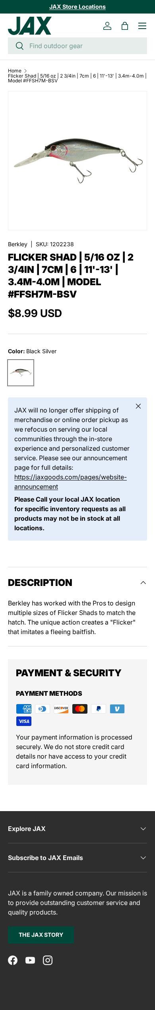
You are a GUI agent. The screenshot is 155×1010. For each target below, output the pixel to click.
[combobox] (77, 45)
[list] (77, 160)
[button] (125, 26)
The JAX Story (41, 934)
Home (14, 70)
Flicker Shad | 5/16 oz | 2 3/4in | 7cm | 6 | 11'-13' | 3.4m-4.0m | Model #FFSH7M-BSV (77, 78)
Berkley (17, 244)
